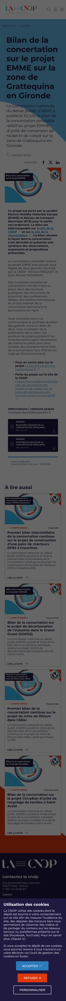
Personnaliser (32, 990)
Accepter (30, 966)
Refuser (30, 978)
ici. (24, 939)
